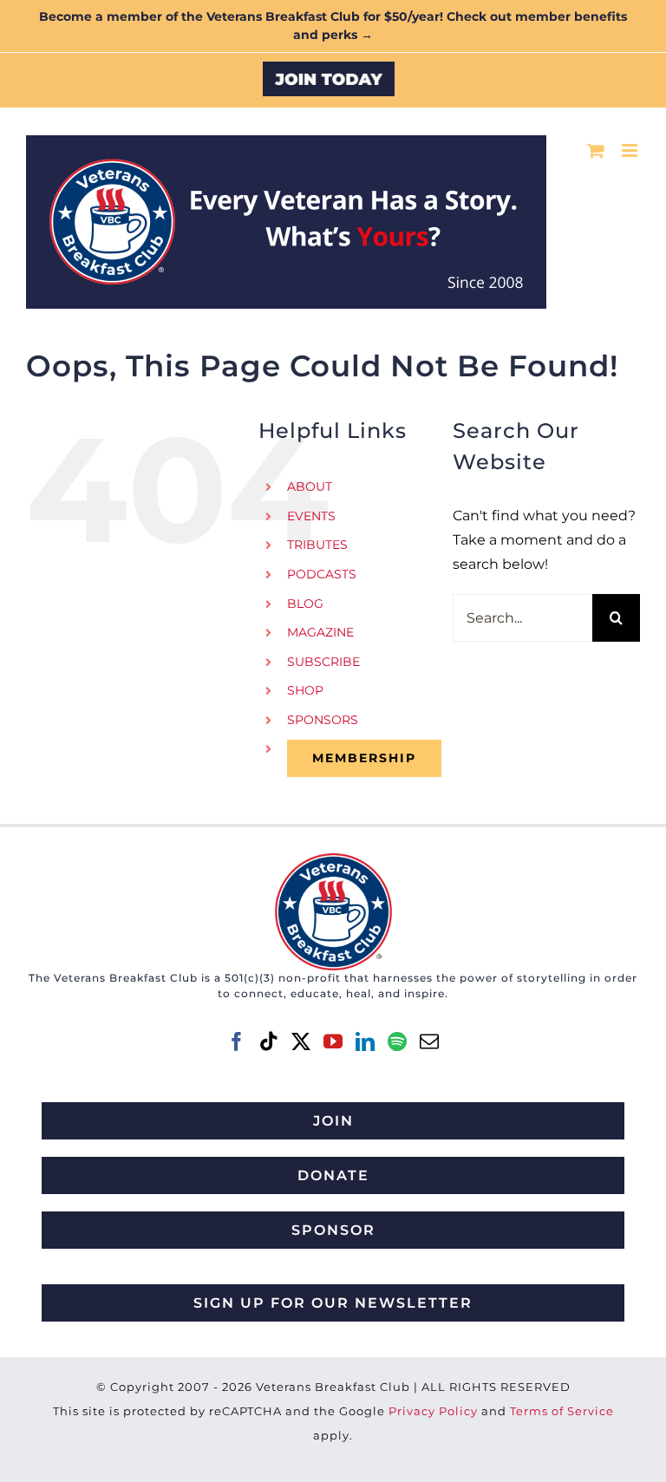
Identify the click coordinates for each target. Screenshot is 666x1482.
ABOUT (309, 486)
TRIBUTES (317, 544)
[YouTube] (333, 1041)
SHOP (305, 690)
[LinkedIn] (365, 1041)
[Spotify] (397, 1041)
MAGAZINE (320, 632)
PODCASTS (321, 574)
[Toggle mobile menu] (631, 150)
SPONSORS (322, 720)
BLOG (305, 603)
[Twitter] (300, 1041)
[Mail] (429, 1041)
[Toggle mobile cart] (595, 150)
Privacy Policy (433, 1411)
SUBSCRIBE (323, 661)
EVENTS (311, 516)
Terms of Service (562, 1411)
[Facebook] (236, 1041)
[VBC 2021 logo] (333, 860)
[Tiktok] (268, 1041)
